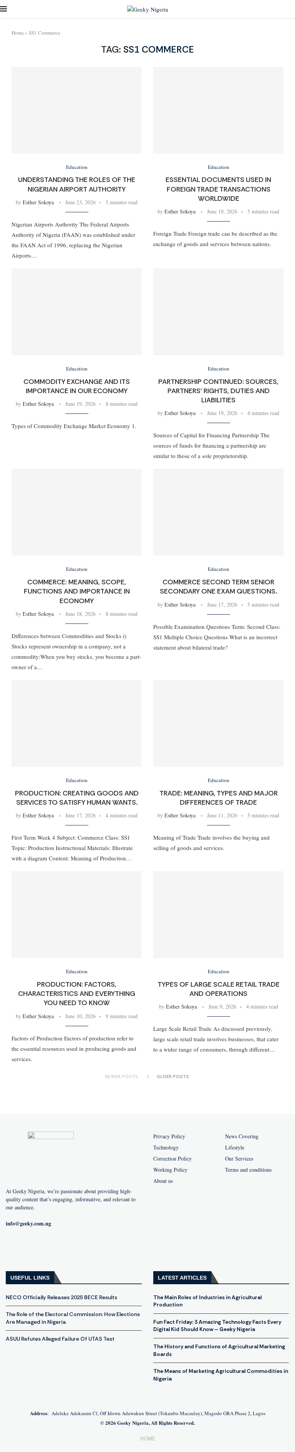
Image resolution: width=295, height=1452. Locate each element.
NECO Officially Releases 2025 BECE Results (61, 1297)
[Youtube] (40, 1248)
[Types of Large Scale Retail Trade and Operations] (218, 914)
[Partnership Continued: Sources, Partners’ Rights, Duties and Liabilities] (218, 311)
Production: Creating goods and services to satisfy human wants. (77, 798)
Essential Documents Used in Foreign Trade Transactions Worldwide (218, 189)
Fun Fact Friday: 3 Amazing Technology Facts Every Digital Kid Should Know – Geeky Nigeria (217, 1325)
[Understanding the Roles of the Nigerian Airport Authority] (77, 110)
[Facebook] (15, 1248)
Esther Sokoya (38, 202)
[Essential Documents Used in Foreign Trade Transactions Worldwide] (218, 110)
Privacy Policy (169, 1136)
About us (163, 1181)
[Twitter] (64, 1248)
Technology (166, 1147)
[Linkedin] (89, 1248)
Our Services (239, 1158)
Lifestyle (234, 1147)
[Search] (291, 9)
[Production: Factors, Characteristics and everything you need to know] (77, 914)
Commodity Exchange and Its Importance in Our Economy (76, 386)
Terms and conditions (248, 1170)
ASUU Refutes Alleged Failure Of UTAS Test (60, 1338)
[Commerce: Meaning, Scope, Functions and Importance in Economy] (77, 512)
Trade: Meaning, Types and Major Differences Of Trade (218, 798)
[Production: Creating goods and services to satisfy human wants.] (77, 723)
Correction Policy (172, 1158)
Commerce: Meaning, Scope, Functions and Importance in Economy (77, 591)
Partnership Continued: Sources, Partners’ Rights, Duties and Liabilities (218, 391)
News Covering (242, 1136)
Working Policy (170, 1170)
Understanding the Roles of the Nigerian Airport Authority (76, 184)
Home (18, 32)
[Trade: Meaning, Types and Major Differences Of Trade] (218, 723)
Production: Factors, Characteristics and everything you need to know (76, 994)
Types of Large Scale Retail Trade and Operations (218, 989)
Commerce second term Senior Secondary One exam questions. (218, 586)
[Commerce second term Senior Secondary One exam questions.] (218, 512)
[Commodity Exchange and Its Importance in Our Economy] (77, 311)
